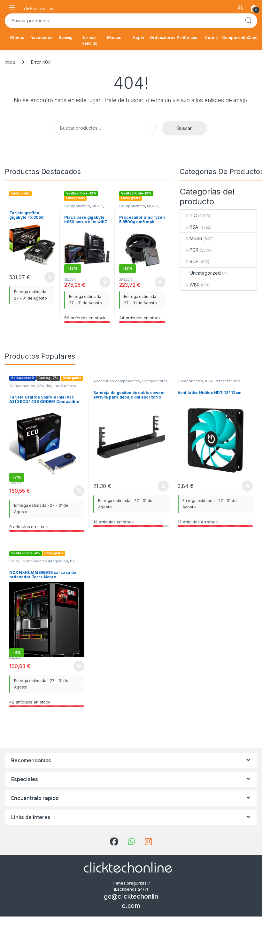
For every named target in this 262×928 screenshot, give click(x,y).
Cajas (14, 561)
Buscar (248, 20)
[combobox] (122, 20)
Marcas (114, 37)
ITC (193, 215)
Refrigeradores (227, 381)
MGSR (97, 206)
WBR (194, 284)
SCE (193, 261)
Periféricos (187, 37)
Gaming (65, 37)
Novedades (41, 37)
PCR (193, 250)
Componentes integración (44, 561)
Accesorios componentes (116, 381)
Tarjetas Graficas (61, 386)
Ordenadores (162, 37)
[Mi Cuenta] (240, 7)
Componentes (235, 37)
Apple (138, 37)
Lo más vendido (89, 40)
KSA (193, 227)
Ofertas (17, 37)
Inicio (10, 62)
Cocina (211, 37)
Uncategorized (205, 273)
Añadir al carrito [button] (48, 277)
